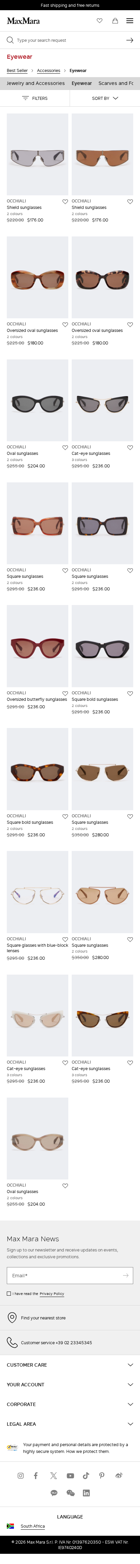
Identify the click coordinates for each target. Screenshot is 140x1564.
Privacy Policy (52, 1293)
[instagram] (21, 1475)
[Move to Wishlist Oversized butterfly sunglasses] (65, 694)
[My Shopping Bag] (115, 21)
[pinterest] (102, 1475)
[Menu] (129, 20)
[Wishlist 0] (99, 21)
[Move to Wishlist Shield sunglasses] (65, 202)
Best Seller (17, 70)
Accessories (48, 70)
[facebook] (37, 1475)
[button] (35, 98)
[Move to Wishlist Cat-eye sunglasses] (130, 448)
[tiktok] (86, 1475)
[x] (53, 1475)
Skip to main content (26, 4)
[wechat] (70, 1493)
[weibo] (118, 1475)
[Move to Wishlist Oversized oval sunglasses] (65, 325)
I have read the (38, 1293)
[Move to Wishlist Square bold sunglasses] (130, 694)
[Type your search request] (129, 40)
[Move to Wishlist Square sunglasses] (65, 571)
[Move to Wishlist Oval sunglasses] (65, 448)
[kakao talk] (53, 1493)
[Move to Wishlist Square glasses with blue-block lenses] (65, 940)
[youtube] (70, 1475)
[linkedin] (86, 1493)
